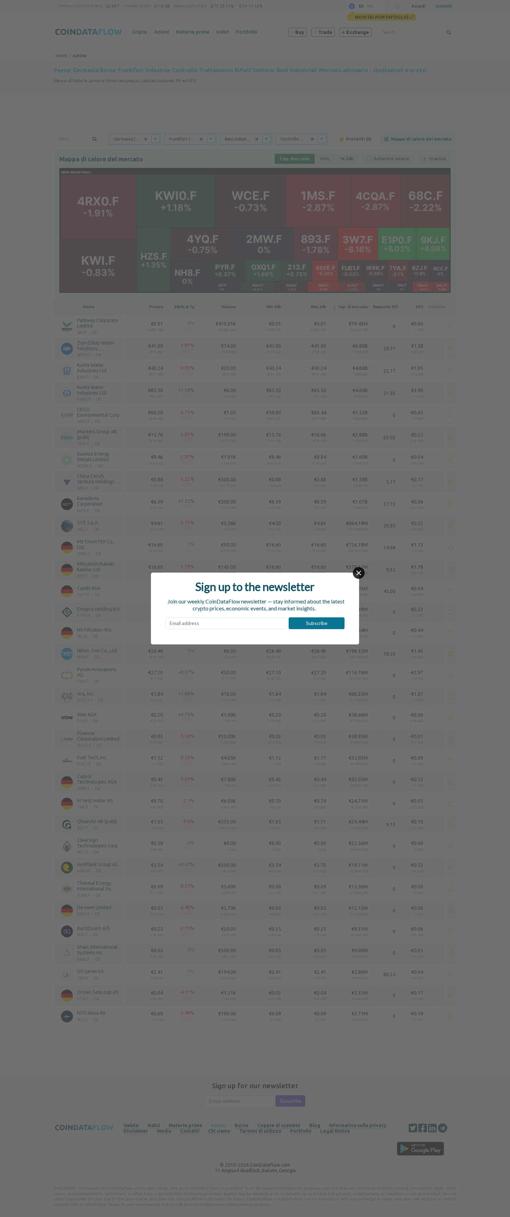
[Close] (359, 573)
